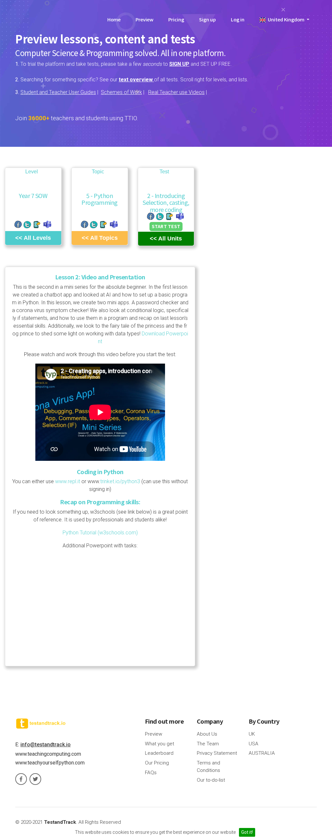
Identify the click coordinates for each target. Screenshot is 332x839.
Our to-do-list (211, 780)
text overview (136, 79)
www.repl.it (67, 481)
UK (252, 734)
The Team (208, 744)
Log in (237, 19)
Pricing (176, 19)
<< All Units (166, 238)
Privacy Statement (217, 753)
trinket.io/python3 (120, 481)
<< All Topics (100, 238)
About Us (207, 734)
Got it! (247, 832)
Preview (144, 19)
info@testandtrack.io (45, 744)
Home (114, 19)
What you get (159, 744)
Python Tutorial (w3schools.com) (100, 533)
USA (253, 744)
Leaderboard (159, 753)
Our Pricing (157, 763)
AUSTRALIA (262, 753)
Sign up (207, 19)
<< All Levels (33, 238)
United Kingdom (285, 19)
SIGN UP (179, 64)
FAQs (151, 772)
